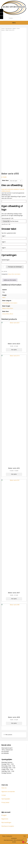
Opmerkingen (5, 260)
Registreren (4, 819)
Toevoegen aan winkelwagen (15, 266)
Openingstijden (5, 799)
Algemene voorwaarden (8, 791)
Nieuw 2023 (11, 274)
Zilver (7, 314)
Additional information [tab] (10, 280)
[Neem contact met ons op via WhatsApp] (18, 836)
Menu (14, 22)
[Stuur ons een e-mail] (16, 836)
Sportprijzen (9, 28)
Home (3, 28)
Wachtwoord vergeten (7, 826)
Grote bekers (6, 303)
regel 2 (4, 242)
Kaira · (14, 836)
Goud (3, 314)
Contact (3, 795)
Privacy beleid (5, 802)
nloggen (4, 815)
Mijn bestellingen (6, 822)
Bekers (14, 28)
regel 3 (4, 248)
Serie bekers (17, 274)
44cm (3, 297)
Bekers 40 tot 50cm (7, 308)
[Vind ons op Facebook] (20, 836)
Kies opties (14, 349)
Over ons (4, 788)
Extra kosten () (7, 221)
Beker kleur (5, 180)
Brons (11, 314)
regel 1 (4, 236)
